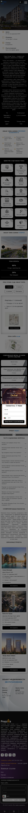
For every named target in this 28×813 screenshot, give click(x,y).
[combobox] (5, 418)
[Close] (24, 390)
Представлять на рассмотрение (14, 421)
